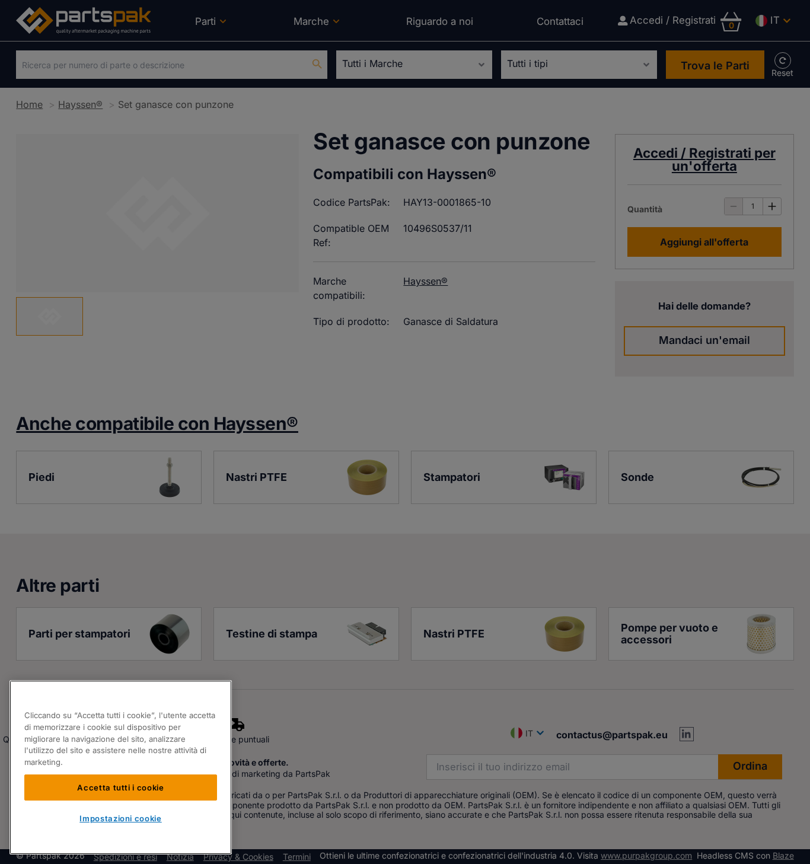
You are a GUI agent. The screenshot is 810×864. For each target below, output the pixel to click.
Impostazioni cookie (120, 818)
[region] (120, 767)
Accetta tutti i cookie (120, 787)
